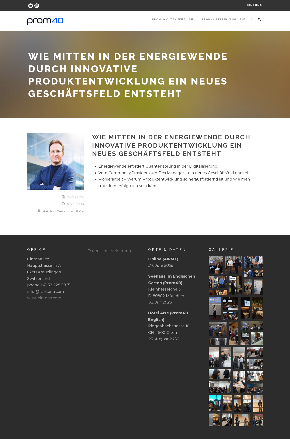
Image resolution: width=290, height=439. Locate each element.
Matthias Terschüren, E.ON (63, 211)
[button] (216, 265)
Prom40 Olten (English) (173, 19)
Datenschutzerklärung (109, 250)
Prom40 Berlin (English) (223, 19)
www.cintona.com (44, 298)
